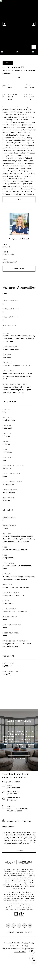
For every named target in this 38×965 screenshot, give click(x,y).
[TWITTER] (19, 926)
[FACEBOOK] (8, 926)
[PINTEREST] (24, 926)
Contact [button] (19, 199)
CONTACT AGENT (19, 268)
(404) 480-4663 (12, 800)
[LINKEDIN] (30, 926)
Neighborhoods (29, 948)
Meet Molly (22, 946)
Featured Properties (11, 948)
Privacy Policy (24, 843)
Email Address (8, 827)
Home (12, 946)
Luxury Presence (24, 932)
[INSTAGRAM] (14, 926)
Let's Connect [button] (19, 758)
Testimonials (20, 951)
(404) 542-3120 (9, 254)
